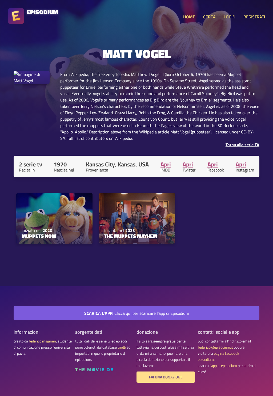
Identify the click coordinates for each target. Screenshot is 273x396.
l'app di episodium (223, 366)
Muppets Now (39, 236)
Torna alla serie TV (242, 144)
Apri (165, 164)
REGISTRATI (254, 17)
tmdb (122, 347)
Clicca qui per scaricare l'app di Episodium (136, 313)
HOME (189, 17)
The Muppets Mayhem (130, 236)
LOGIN (229, 17)
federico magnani (42, 341)
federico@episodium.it (215, 347)
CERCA (209, 17)
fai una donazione (166, 377)
